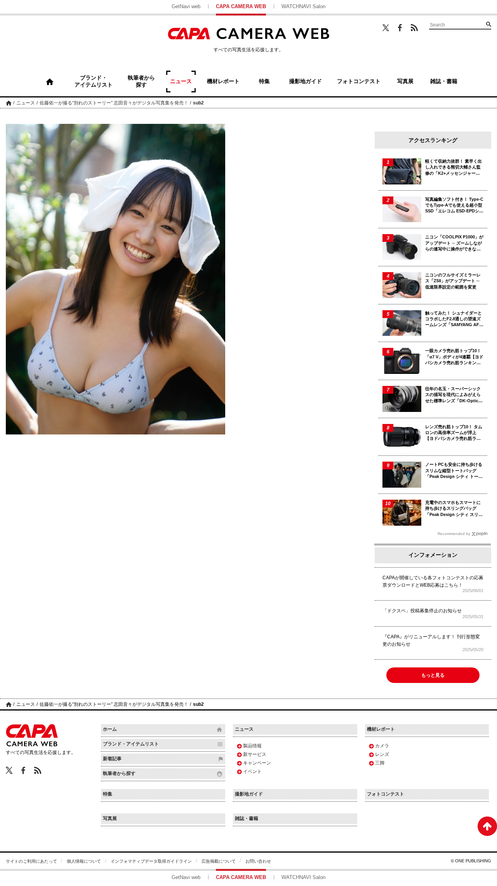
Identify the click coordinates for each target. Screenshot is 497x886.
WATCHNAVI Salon (303, 6)
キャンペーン (257, 763)
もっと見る (433, 675)
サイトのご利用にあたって (31, 861)
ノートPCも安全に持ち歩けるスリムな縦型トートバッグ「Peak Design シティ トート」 (453, 470)
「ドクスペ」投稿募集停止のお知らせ (422, 610)
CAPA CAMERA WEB (241, 6)
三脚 (379, 763)
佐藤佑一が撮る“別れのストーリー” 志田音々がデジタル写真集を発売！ (114, 103)
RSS (414, 27)
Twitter (385, 27)
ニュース (25, 103)
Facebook (400, 27)
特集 (107, 794)
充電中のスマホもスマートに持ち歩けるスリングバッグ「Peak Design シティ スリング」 (454, 509)
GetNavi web (186, 6)
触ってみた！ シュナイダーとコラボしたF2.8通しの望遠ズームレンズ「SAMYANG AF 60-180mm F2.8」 (453, 319)
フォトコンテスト (385, 794)
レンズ (382, 754)
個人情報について (84, 861)
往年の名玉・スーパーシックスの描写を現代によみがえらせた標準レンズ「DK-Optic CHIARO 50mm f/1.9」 (453, 395)
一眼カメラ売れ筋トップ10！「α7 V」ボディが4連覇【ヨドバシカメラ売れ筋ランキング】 (454, 357)
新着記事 (112, 758)
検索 (488, 24)
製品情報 (252, 746)
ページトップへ (487, 826)
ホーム (9, 103)
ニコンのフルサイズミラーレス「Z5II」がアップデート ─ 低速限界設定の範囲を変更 (453, 281)
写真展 (110, 818)
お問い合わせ (258, 861)
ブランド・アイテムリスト (131, 744)
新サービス (254, 754)
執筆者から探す (119, 773)
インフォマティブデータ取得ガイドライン (151, 861)
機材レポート (381, 729)
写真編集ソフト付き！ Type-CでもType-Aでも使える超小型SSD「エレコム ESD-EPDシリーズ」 (454, 205)
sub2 (198, 103)
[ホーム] (50, 81)
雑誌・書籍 (246, 818)
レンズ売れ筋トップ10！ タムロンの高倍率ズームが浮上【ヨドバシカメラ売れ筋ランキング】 (453, 433)
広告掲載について (219, 861)
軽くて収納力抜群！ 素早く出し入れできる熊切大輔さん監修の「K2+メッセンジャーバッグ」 (453, 167)
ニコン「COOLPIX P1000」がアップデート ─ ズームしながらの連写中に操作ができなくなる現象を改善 (454, 243)
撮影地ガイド (249, 794)
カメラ (382, 746)
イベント (252, 771)
